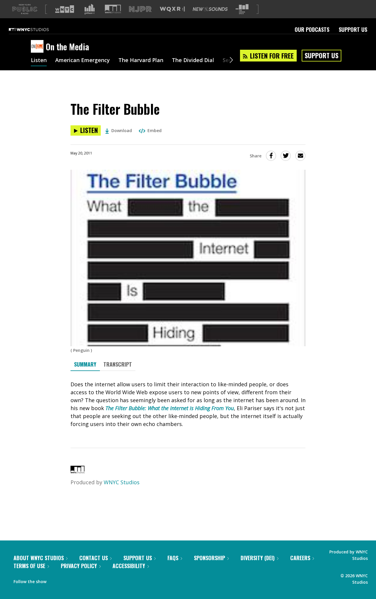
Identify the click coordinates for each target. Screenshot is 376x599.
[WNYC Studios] (77, 471)
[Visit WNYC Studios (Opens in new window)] (113, 9)
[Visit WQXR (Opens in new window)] (172, 9)
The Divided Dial (193, 60)
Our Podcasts (312, 29)
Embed (154, 130)
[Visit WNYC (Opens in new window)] (64, 9)
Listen (39, 60)
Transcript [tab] (117, 364)
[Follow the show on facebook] (55, 580)
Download (121, 130)
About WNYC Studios (39, 558)
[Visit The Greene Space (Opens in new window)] (242, 9)
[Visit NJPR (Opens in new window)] (140, 9)
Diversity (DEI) (258, 558)
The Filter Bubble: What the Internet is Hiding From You (169, 408)
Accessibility (129, 566)
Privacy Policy (79, 566)
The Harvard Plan (140, 60)
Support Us (353, 29)
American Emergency (82, 60)
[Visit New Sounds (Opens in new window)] (210, 9)
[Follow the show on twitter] (66, 580)
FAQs (172, 558)
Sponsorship (209, 558)
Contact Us (93, 558)
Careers (300, 558)
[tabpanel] (188, 404)
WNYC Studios (122, 482)
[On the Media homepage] (38, 47)
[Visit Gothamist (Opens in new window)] (89, 9)
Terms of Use (29, 566)
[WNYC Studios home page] (36, 29)
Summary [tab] (85, 364)
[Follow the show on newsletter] (77, 580)
